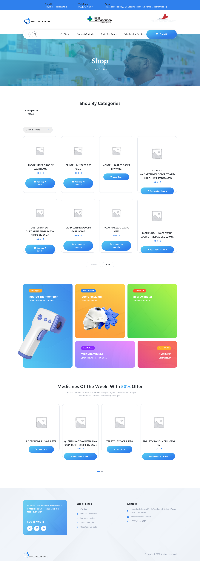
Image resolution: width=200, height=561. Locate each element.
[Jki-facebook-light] (30, 528)
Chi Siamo (65, 34)
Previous (93, 264)
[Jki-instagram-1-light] (36, 528)
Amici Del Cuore (109, 34)
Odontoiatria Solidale (134, 34)
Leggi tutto (117, 177)
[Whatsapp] (43, 528)
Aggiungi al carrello (41, 183)
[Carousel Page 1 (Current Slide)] (98, 471)
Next (108, 264)
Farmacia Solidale (85, 34)
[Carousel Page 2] (102, 471)
